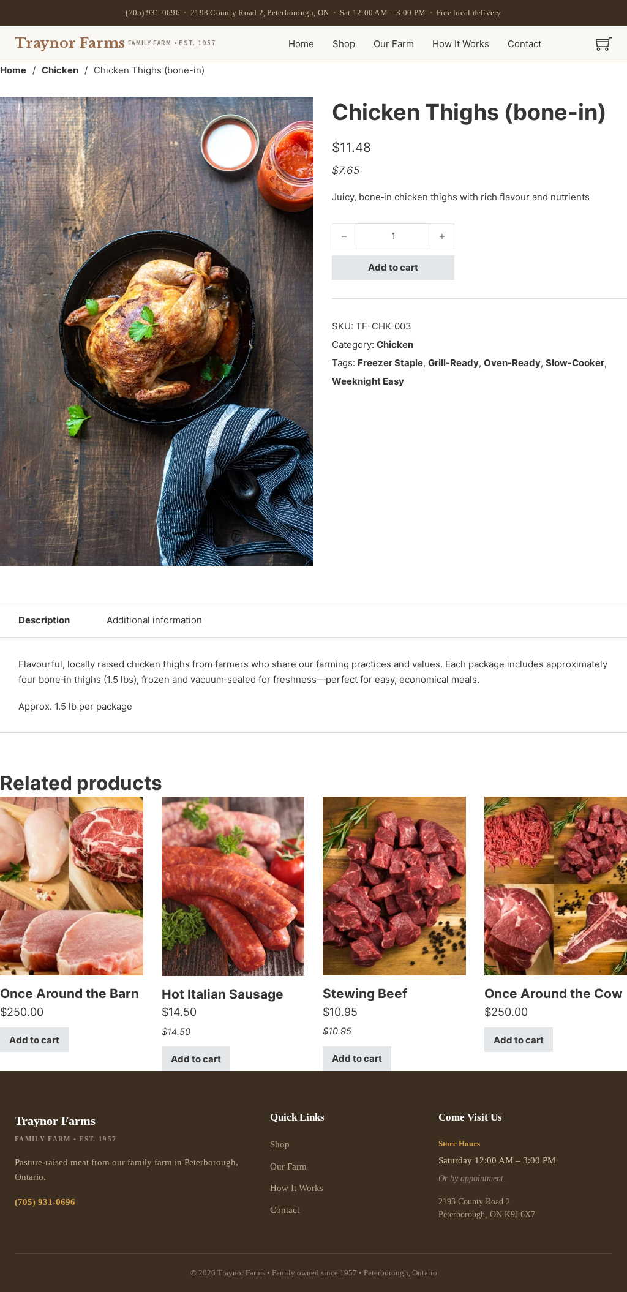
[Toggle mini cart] (604, 44)
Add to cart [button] (34, 1040)
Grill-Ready (453, 363)
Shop (343, 44)
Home (301, 44)
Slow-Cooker (575, 363)
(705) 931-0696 (153, 12)
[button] (297, 113)
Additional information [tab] (154, 620)
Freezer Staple (390, 363)
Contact (524, 44)
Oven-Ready (512, 363)
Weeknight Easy (368, 381)
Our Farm (394, 44)
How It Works (460, 44)
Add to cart (393, 267)
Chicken (60, 70)
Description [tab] (44, 620)
